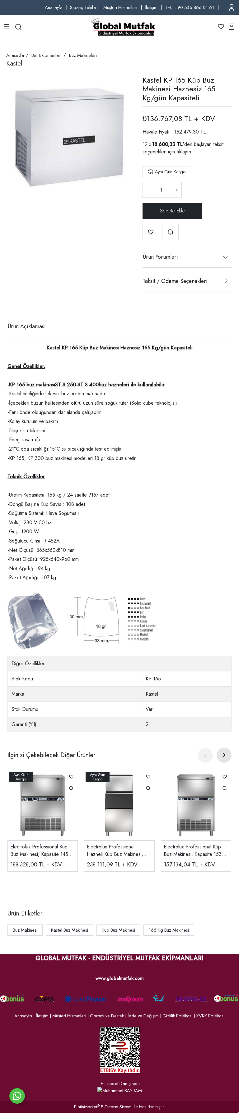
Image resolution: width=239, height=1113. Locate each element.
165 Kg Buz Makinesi (169, 930)
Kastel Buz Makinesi (69, 930)
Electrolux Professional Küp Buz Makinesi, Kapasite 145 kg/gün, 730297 (39, 850)
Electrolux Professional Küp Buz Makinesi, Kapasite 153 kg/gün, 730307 (193, 850)
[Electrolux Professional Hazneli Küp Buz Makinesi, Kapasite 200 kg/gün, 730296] (119, 805)
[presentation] (205, 755)
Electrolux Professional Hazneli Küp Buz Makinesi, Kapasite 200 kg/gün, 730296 (119, 850)
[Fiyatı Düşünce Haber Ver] (170, 232)
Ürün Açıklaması (26, 326)
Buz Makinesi (25, 930)
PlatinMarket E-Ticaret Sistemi (103, 1106)
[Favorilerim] (221, 26)
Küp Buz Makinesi (118, 930)
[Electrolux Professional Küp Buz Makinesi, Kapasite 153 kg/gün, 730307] (196, 805)
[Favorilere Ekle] (151, 232)
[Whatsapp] (17, 1096)
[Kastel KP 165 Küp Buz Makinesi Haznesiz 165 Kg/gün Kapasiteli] (69, 137)
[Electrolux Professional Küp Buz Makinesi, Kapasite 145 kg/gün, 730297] (42, 805)
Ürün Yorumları (160, 257)
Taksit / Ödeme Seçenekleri (175, 281)
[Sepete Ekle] (172, 211)
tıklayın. (184, 151)
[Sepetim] (231, 26)
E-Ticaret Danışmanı (120, 1083)
